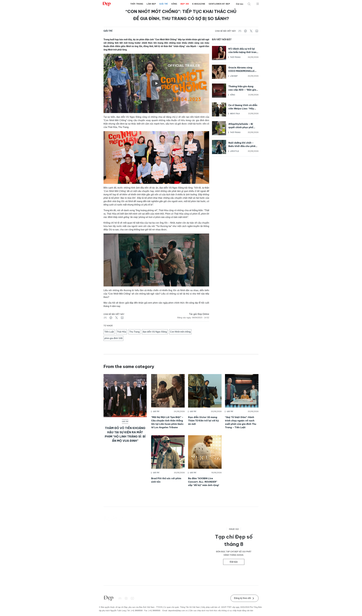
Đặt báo (239, 4)
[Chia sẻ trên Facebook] (240, 31)
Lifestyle (234, 151)
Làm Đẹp (151, 4)
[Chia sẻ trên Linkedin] (256, 31)
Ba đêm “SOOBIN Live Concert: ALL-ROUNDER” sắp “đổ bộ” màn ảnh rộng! (203, 482)
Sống (174, 4)
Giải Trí (163, 4)
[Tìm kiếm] (249, 4)
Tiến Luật (109, 332)
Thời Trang (136, 4)
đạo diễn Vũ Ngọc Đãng (155, 332)
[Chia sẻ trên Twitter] (251, 31)
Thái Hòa (121, 332)
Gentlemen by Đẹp (219, 4)
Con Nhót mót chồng (180, 332)
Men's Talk (235, 113)
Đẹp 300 (185, 4)
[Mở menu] (257, 3)
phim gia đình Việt (113, 338)
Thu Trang (134, 332)
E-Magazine (198, 4)
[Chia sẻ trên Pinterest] (245, 31)
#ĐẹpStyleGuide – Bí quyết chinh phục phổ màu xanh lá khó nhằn (241, 127)
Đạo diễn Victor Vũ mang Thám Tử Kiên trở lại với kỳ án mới (203, 420)
